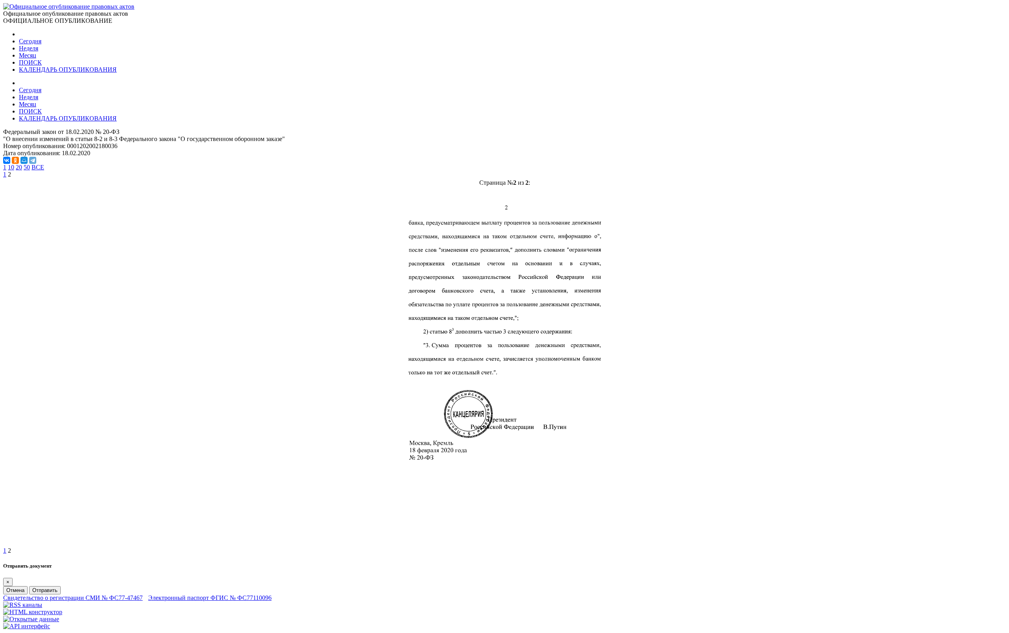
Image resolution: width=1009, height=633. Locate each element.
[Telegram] (32, 160)
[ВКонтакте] (6, 160)
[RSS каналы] (22, 604)
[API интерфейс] (26, 626)
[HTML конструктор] (32, 612)
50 (27, 167)
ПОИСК (30, 62)
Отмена (15, 590)
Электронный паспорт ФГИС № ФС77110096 (210, 597)
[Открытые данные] (31, 619)
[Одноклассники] (15, 160)
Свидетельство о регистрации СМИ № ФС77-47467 (73, 597)
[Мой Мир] (24, 160)
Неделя (28, 48)
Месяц (27, 55)
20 (19, 167)
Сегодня (30, 41)
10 (11, 167)
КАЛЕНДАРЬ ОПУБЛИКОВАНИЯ (68, 69)
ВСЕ (38, 167)
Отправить (45, 590)
